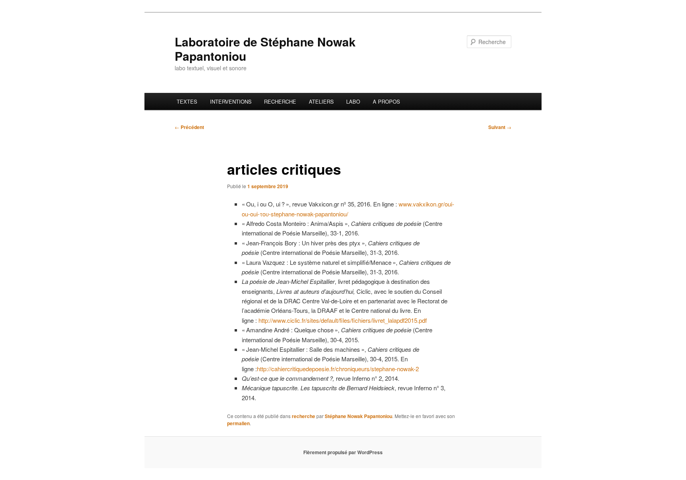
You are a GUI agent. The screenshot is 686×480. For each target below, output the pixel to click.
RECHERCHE (280, 101)
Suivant (499, 127)
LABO (353, 101)
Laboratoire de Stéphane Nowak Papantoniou (265, 48)
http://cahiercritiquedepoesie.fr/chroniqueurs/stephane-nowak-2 (338, 368)
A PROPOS (386, 101)
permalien (238, 423)
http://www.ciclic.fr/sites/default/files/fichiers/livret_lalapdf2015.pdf (342, 320)
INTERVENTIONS (231, 101)
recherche (303, 416)
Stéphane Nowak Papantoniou (358, 416)
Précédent (189, 127)
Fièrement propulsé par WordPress (343, 452)
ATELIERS (321, 101)
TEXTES (187, 101)
